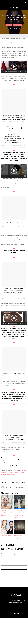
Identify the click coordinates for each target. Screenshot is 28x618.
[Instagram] (13, 8)
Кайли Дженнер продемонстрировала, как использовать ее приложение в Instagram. (13, 472)
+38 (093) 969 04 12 (19, 601)
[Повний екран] (25, 71)
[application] (14, 67)
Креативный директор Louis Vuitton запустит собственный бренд (6, 537)
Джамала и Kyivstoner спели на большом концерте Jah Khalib (19, 537)
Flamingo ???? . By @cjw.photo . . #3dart (14, 373)
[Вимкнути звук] (22, 71)
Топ (20, 25)
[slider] (12, 71)
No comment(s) (20, 23)
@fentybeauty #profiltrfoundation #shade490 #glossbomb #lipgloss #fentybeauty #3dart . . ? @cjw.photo (14, 437)
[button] (14, 67)
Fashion (9, 25)
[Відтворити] (3, 71)
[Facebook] (10, 8)
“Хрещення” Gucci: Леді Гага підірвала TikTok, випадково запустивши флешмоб (7, 513)
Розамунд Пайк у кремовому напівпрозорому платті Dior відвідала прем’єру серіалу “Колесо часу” (19, 514)
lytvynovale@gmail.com (15, 602)
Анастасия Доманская (15, 483)
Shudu (12, 145)
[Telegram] (17, 8)
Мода (15, 25)
